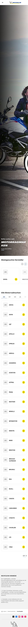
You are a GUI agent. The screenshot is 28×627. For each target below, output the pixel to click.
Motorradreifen (11, 611)
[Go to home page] (15, 2)
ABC (4, 297)
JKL (20, 297)
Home (4, 611)
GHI (15, 297)
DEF (10, 297)
